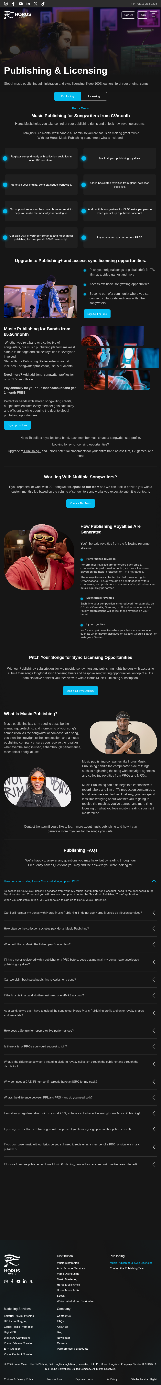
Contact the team (36, 826)
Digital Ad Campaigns (17, 1337)
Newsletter (63, 1337)
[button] (153, 15)
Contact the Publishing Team (127, 1268)
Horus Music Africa (68, 1284)
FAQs (60, 1321)
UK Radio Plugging (15, 1321)
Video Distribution (68, 1273)
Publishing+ (32, 451)
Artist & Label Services (71, 1268)
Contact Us (64, 1315)
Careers (62, 1343)
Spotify (61, 1295)
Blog (59, 1332)
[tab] (67, 96)
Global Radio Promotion (19, 1326)
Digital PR (10, 1332)
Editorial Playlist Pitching (19, 1315)
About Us (62, 1326)
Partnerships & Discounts (72, 1348)
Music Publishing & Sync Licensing (131, 1262)
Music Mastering (67, 1279)
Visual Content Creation (18, 1354)
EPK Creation (12, 1348)
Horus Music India (68, 1290)
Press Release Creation (18, 1343)
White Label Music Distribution (75, 1301)
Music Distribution (68, 1262)
